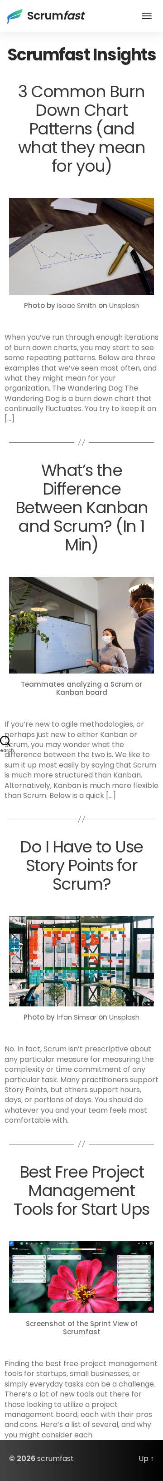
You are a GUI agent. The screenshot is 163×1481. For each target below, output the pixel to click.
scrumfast (55, 1458)
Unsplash (124, 305)
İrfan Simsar (76, 1017)
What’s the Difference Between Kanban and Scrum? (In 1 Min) (81, 507)
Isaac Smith (76, 305)
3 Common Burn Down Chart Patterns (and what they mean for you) (81, 129)
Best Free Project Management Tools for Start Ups (81, 1190)
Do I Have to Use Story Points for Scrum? (81, 865)
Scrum (55, 16)
